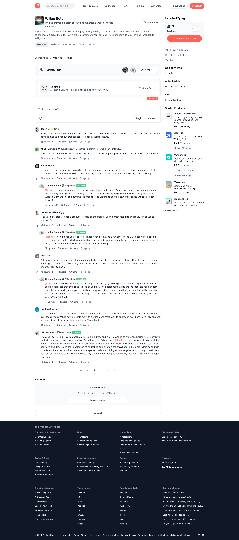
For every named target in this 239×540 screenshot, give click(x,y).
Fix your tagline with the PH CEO (177, 524)
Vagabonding (180, 198)
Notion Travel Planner (184, 113)
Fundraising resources (130, 466)
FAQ (90, 535)
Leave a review (98, 400)
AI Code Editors (42, 444)
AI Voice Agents (169, 462)
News (126, 5)
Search (123, 448)
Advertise (156, 5)
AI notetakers (126, 437)
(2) (53, 205)
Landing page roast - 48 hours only (179, 519)
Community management (88, 470)
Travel (68, 57)
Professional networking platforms (92, 466)
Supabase (82, 524)
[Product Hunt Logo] (37, 6)
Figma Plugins (41, 515)
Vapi (79, 510)
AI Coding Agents (43, 440)
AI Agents (166, 458)
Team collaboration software (132, 444)
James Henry (48, 165)
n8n (79, 497)
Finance (123, 458)
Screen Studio (126, 497)
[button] (91, 44)
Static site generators (44, 519)
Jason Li (45, 129)
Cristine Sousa (53, 185)
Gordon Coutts (49, 309)
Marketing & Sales (170, 432)
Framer (123, 510)
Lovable (81, 492)
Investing (124, 470)
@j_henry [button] (50, 190)
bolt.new (124, 501)
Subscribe (179, 5)
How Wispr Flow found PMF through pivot (182, 510)
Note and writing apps (130, 440)
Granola (80, 515)
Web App (57, 57)
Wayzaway (179, 182)
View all (98, 413)
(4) (48, 142)
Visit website (151, 22)
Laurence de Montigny (53, 212)
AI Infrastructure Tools (87, 440)
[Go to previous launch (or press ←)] (193, 28)
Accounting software (129, 462)
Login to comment (146, 118)
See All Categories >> (172, 467)
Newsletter (67, 535)
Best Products (90, 5)
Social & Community (86, 458)
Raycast (81, 519)
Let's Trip (178, 132)
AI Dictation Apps (43, 497)
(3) (48, 158)
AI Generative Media (44, 474)
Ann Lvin (45, 255)
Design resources (43, 466)
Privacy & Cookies (110, 535)
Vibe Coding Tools (43, 437)
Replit (122, 515)
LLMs (79, 432)
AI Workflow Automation (130, 452)
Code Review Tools (43, 506)
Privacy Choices (128, 535)
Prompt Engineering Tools (88, 444)
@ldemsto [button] (50, 236)
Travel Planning (183, 148)
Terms (97, 535)
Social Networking (184, 170)
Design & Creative (43, 458)
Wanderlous (179, 154)
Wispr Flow (125, 506)
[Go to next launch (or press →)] (199, 28)
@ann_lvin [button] (50, 283)
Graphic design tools (44, 470)
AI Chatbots (82, 437)
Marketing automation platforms (176, 440)
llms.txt (152, 535)
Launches (110, 5)
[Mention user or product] (41, 118)
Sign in (198, 5)
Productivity (125, 432)
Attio (79, 501)
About (83, 535)
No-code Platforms (43, 510)
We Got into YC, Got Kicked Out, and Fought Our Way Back (183, 506)
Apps (76, 535)
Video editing (41, 462)
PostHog (81, 506)
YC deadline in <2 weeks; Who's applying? (182, 501)
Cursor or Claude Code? (174, 492)
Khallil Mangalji (49, 149)
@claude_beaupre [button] (123, 340)
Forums (140, 5)
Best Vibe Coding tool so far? (176, 515)
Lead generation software (173, 437)
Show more (146, 69)
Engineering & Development (48, 432)
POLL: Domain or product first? (177, 497)
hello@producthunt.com (179, 535)
